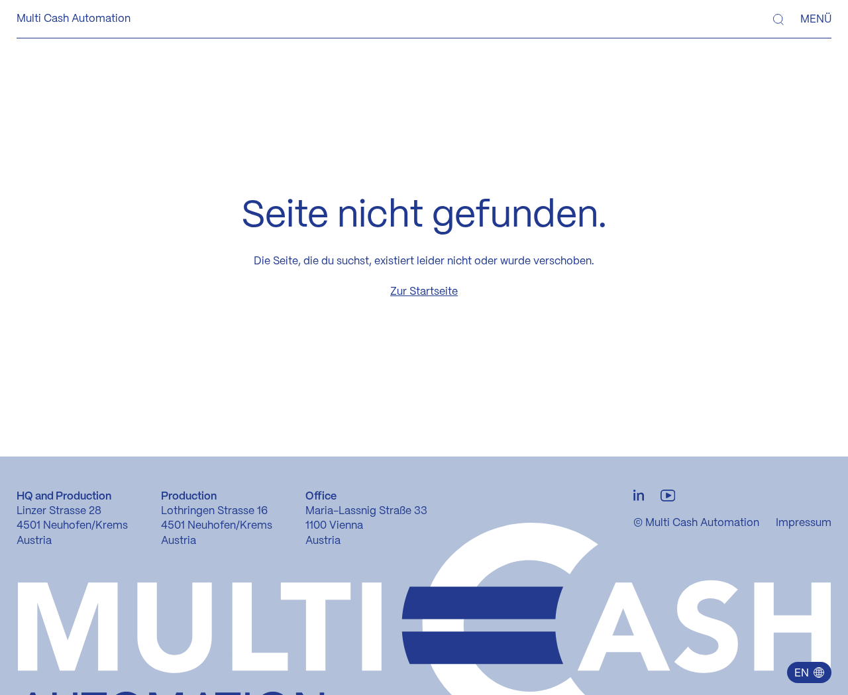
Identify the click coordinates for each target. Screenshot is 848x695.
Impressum (803, 523)
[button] (808, 672)
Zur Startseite (424, 292)
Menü (815, 20)
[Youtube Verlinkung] (668, 496)
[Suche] (778, 19)
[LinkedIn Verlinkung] (638, 496)
